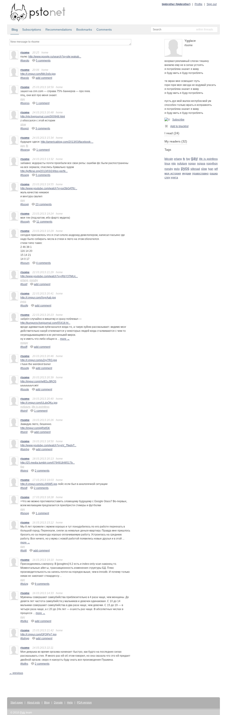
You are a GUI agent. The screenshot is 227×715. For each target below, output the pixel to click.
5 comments (43, 60)
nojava (201, 163)
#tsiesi (24, 470)
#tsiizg (24, 583)
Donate (58, 702)
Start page (16, 702)
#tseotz (24, 77)
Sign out (212, 4)
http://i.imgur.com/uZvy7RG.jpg (38, 360)
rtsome (24, 52)
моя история (172, 173)
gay (22, 99)
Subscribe (178, 119)
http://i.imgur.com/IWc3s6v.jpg (38, 73)
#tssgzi (24, 128)
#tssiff (23, 346)
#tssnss (24, 103)
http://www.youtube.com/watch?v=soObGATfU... (48, 188)
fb (27, 145)
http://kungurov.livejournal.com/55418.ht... (45, 322)
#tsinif (23, 410)
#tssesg (25, 149)
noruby (33, 280)
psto (177, 168)
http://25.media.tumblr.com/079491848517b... (47, 462)
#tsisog (24, 513)
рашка (214, 173)
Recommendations (58, 29)
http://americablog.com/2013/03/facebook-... (67, 141)
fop (22, 466)
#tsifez (24, 621)
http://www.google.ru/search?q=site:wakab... (54, 56)
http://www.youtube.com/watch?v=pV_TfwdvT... (48, 445)
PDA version (84, 702)
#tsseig (24, 175)
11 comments (44, 221)
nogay (24, 342)
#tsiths (24, 663)
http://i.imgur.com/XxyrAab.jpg (38, 297)
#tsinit (23, 432)
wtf (216, 169)
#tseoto (24, 60)
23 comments (43, 204)
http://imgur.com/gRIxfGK (35, 428)
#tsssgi (24, 204)
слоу (167, 177)
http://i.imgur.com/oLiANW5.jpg (38, 484)
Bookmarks (84, 29)
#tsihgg (24, 638)
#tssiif (23, 284)
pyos (23, 301)
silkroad (195, 169)
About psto (33, 702)
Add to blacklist (179, 126)
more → (65, 338)
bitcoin (168, 158)
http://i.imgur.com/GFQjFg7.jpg (38, 634)
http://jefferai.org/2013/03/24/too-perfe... (44, 171)
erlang (24, 280)
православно (200, 173)
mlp (173, 163)
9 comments (42, 583)
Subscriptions (31, 29)
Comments (104, 29)
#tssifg (24, 305)
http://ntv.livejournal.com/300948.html (42, 116)
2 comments (42, 470)
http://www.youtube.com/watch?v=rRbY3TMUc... (49, 276)
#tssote (24, 389)
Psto (22, 712)
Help (70, 702)
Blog (15, 29)
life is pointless (40, 406)
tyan (210, 169)
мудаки (186, 173)
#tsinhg (24, 449)
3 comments (42, 128)
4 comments (43, 263)
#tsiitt (23, 550)
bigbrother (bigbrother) (176, 4)
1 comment (42, 103)
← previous (16, 673)
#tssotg (24, 368)
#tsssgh (25, 221)
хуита (174, 177)
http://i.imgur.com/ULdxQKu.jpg (38, 402)
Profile (198, 4)
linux (167, 163)
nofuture (25, 406)
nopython (212, 163)
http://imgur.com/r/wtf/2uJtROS (38, 381)
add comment (44, 77)
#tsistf (23, 488)
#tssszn (24, 263)
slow (23, 124)
